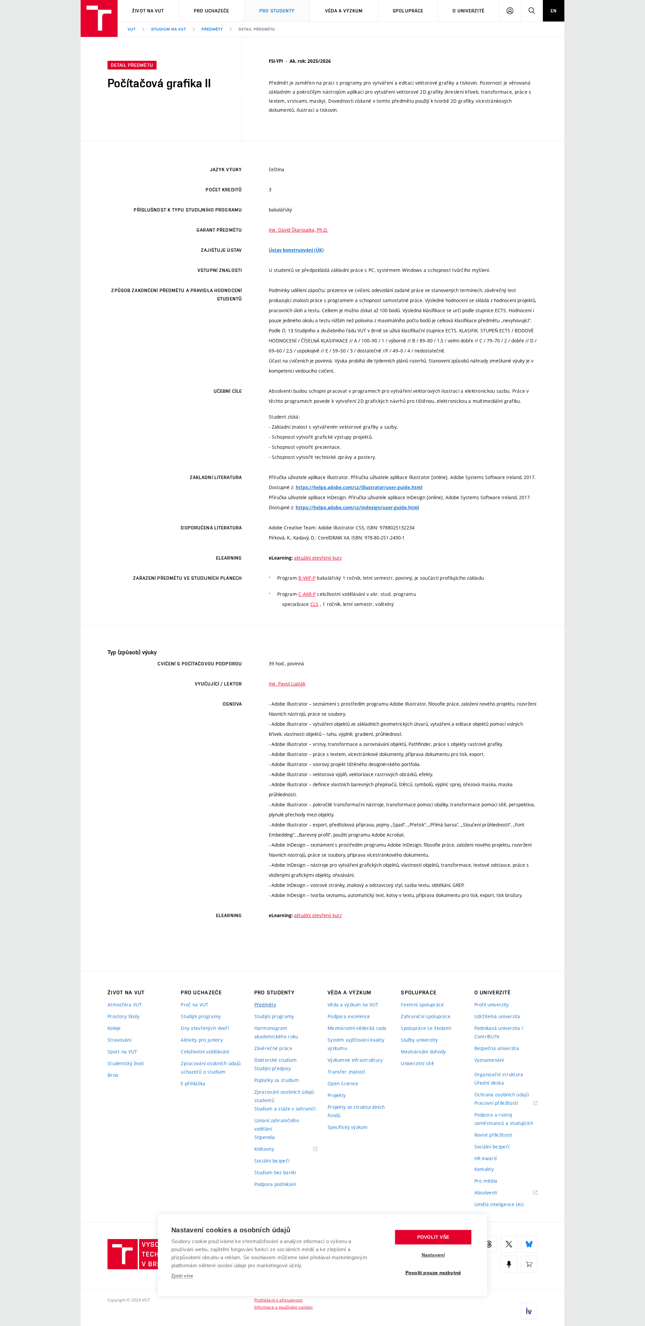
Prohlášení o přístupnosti (278, 1300)
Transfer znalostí (346, 1072)
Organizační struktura (498, 1074)
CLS (314, 604)
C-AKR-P (307, 594)
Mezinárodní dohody (423, 1051)
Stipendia (264, 1137)
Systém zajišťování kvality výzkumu (356, 1044)
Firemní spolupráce (422, 1004)
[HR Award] (529, 1311)
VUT (132, 29)
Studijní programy (201, 1016)
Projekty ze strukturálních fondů (356, 1111)
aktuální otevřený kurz (318, 558)
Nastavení (433, 1255)
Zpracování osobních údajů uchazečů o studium (211, 1067)
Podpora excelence (349, 1016)
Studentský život (126, 1063)
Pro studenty (277, 10)
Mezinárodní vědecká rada (357, 1028)
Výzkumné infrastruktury (355, 1060)
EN (554, 10)
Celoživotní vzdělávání (205, 1051)
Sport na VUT (122, 1051)
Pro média (486, 1181)
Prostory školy (123, 1016)
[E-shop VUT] (529, 1264)
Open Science (343, 1083)
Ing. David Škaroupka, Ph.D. (298, 230)
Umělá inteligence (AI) (498, 1204)
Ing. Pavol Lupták (287, 683)
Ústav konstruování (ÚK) (296, 250)
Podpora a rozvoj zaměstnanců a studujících (503, 1118)
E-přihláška (193, 1083)
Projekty (337, 1095)
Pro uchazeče (211, 10)
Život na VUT (148, 10)
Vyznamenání (489, 1060)
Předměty (212, 29)
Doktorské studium (275, 1060)
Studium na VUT (168, 29)
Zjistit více (182, 1275)
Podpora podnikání (275, 1184)
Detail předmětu (257, 29)
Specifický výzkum (348, 1127)
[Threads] (488, 1244)
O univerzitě (468, 10)
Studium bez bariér (275, 1172)
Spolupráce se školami (426, 1028)
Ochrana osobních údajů (501, 1094)
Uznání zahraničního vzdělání (276, 1124)
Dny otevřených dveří (205, 1028)
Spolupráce (408, 10)
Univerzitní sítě (417, 1063)
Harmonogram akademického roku (276, 1032)
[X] (509, 1244)
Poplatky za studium (276, 1080)
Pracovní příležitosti (504, 1103)
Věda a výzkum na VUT (353, 1004)
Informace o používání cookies (283, 1307)
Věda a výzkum (344, 10)
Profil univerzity (491, 1004)
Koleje (114, 1028)
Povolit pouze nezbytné (433, 1272)
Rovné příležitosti (493, 1135)
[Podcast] (509, 1264)
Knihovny (272, 1149)
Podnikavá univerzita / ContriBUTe (498, 1032)
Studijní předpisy (272, 1068)
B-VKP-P (306, 578)
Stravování (119, 1040)
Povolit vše (433, 1237)
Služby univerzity (419, 1040)
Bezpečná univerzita (496, 1048)
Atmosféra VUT (125, 1004)
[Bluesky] (529, 1244)
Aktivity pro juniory (202, 1040)
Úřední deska (489, 1083)
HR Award (485, 1158)
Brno (113, 1075)
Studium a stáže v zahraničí (285, 1108)
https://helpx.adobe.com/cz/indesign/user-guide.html (357, 508)
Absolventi (494, 1193)
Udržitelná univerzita (497, 1016)
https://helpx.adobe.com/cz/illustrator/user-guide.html (359, 487)
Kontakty (484, 1169)
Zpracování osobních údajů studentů (284, 1096)
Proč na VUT (194, 1004)
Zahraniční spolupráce (425, 1016)
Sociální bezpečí (271, 1160)
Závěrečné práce (273, 1048)
